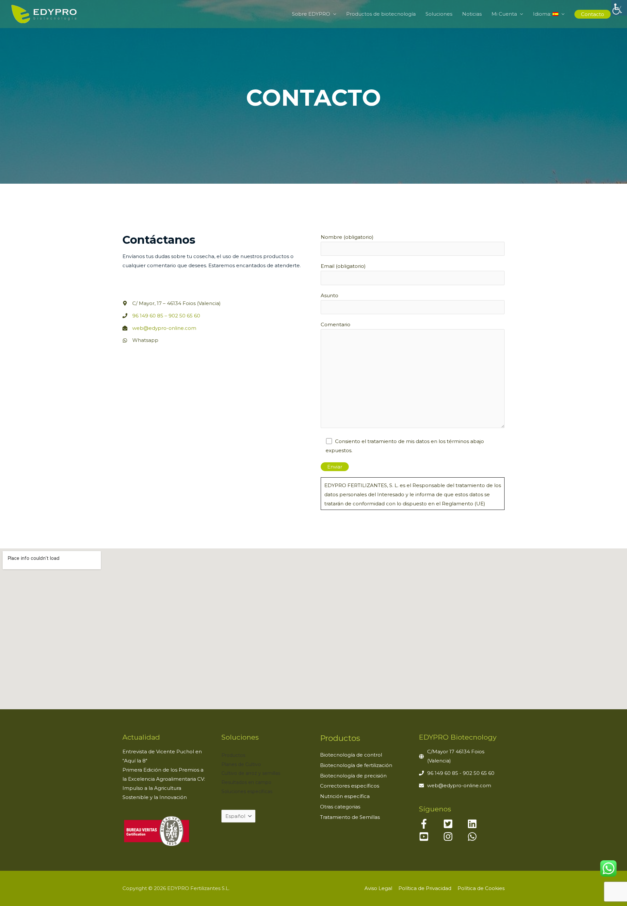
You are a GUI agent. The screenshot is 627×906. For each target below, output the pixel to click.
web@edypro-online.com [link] (164, 328)
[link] (619, 8)
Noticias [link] (472, 14)
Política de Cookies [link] (481, 888)
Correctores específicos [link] (349, 786)
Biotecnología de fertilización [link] (356, 765)
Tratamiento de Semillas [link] (350, 817)
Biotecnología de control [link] (351, 755)
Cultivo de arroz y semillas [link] (250, 773)
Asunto (329, 295)
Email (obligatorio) (343, 266)
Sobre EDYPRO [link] (311, 14)
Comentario (335, 324)
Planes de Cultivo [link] (241, 764)
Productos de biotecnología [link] (381, 14)
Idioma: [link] (543, 14)
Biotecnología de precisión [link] (353, 776)
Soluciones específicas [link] (246, 791)
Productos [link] (233, 755)
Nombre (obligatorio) (347, 237)
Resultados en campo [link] (246, 782)
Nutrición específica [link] (345, 796)
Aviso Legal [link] (378, 888)
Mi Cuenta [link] (504, 14)
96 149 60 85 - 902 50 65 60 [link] (460, 773)
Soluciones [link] (439, 14)
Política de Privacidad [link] (424, 888)
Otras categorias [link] (340, 807)
